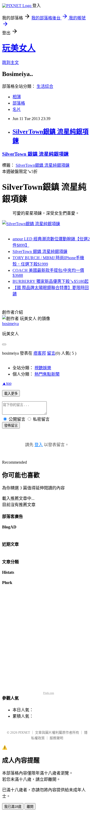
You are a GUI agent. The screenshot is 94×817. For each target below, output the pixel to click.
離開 (30, 807)
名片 (17, 109)
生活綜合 (45, 86)
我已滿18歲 (12, 807)
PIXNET (24, 732)
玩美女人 (19, 48)
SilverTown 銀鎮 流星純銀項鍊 (35, 154)
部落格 (19, 103)
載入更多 (11, 394)
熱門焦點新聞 (47, 374)
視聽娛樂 (42, 368)
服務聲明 (56, 738)
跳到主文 (10, 62)
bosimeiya (10, 323)
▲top (6, 383)
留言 (51, 353)
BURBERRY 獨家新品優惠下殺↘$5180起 (51, 281)
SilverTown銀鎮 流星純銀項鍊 (42, 165)
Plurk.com (48, 692)
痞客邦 (39, 353)
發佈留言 (11, 426)
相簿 (17, 97)
